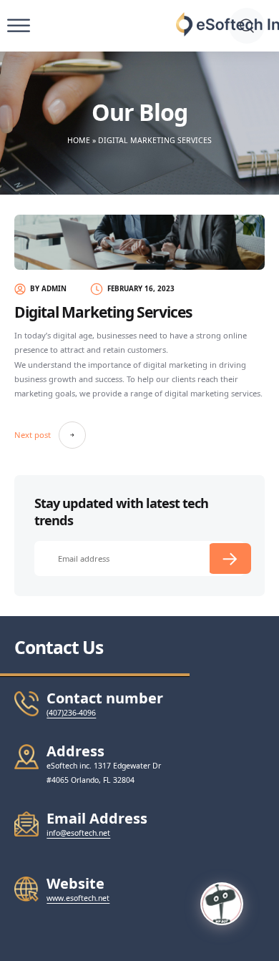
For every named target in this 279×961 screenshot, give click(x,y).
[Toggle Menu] (18, 26)
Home (78, 140)
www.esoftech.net (77, 898)
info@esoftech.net (78, 833)
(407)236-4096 (71, 713)
